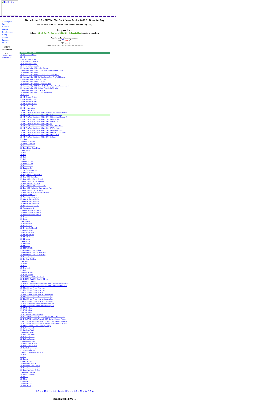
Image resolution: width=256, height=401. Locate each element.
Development (7, 32)
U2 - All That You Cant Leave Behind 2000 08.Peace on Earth (41, 130)
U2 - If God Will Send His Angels (31, 314)
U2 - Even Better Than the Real (30, 250)
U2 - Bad (23, 152)
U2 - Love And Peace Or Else (30, 366)
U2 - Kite (23, 354)
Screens (5, 24)
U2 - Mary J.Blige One (27, 374)
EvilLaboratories (7, 49)
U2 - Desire (24, 217)
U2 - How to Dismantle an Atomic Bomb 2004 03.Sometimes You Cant (44, 283)
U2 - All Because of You (28, 99)
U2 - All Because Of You (28, 97)
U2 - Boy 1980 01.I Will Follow (31, 175)
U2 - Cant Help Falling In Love (30, 197)
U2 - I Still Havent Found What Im (32, 292)
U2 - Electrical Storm (27, 235)
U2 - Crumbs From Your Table (30, 210)
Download (6, 43)
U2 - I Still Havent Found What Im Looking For (36, 294)
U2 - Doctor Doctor (26, 230)
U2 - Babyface (25, 150)
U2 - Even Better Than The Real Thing (33, 252)
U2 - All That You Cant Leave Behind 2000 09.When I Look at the (42, 132)
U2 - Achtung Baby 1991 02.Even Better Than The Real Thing (41, 70)
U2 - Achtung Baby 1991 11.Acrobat (32, 90)
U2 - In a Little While (27, 330)
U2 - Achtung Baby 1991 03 (29, 72)
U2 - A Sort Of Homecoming (29, 66)
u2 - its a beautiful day (27, 350)
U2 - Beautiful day (26, 168)
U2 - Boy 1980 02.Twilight (29, 177)
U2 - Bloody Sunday (27, 172)
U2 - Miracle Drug (26, 381)
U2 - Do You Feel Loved (28, 228)
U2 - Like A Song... (26, 361)
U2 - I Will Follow (26, 308)
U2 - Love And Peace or (28, 363)
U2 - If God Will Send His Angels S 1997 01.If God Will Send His (42, 317)
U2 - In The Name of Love (29, 348)
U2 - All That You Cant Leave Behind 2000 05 (36, 123)
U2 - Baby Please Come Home (30, 148)
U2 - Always (24, 139)
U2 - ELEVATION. (26, 248)
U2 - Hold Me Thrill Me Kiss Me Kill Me (34, 279)
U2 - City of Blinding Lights (29, 206)
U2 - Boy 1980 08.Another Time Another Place (36, 188)
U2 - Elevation (25, 239)
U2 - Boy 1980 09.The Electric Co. (32, 190)
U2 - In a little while (26, 332)
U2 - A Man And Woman (28, 64)
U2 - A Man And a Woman (29, 61)
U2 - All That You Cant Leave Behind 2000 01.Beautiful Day (41, 115)
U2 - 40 (22, 57)
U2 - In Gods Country (27, 337)
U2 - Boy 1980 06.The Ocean (30, 183)
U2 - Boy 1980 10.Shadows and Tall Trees (34, 192)
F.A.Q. (4, 35)
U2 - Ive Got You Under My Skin (31, 352)
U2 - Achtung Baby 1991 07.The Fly (32, 81)
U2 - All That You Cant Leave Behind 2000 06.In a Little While (41, 126)
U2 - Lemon (24, 359)
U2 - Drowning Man (27, 232)
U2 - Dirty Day (25, 221)
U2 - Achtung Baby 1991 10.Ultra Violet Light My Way (39, 88)
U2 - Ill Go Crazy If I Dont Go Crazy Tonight (35, 326)
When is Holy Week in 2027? (7, 56)
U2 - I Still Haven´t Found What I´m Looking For (37, 303)
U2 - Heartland (25, 268)
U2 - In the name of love (28, 343)
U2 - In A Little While (27, 328)
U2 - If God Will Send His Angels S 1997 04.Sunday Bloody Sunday (43, 323)
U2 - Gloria (24, 261)
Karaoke (5, 27)
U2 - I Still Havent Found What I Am (32, 288)
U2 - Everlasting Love (27, 257)
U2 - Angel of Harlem (27, 141)
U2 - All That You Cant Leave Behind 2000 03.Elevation (39, 119)
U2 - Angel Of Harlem (27, 143)
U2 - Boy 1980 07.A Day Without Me (33, 186)
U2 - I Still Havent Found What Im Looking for (36, 297)
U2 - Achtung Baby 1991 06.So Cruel (33, 79)
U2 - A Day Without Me (28, 59)
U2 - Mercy (24, 377)
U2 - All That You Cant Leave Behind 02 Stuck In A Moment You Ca (43, 112)
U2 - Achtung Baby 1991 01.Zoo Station (34, 68)
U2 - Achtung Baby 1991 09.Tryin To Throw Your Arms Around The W (44, 86)
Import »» (64, 30)
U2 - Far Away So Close (28, 259)
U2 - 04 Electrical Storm (28, 55)
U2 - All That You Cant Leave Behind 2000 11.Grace (38, 137)
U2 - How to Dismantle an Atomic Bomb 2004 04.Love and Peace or (43, 286)
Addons (5, 37)
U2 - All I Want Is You (27, 106)
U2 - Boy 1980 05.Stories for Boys (32, 181)
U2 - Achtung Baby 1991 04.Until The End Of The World (39, 75)
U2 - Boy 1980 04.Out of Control (31, 179)
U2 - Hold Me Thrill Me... (29, 281)
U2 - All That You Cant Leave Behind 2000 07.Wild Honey (40, 128)
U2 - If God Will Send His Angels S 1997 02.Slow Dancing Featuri (42, 319)
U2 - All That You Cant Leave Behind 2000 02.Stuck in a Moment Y (43, 117)
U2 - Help (23, 270)
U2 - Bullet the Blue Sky (28, 195)
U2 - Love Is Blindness (27, 372)
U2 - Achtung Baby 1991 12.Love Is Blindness (36, 92)
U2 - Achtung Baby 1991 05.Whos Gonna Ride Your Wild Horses (42, 77)
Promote (5, 40)
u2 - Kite (23, 357)
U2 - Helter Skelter (26, 272)
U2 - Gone (23, 263)
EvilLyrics (8, 21)
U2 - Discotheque (26, 223)
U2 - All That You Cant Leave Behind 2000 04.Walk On (39, 121)
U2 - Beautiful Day (26, 161)
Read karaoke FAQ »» (64, 399)
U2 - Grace (23, 266)
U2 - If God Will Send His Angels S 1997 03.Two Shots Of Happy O (43, 321)
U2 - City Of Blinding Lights (29, 199)
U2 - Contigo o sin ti (27, 208)
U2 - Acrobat (24, 95)
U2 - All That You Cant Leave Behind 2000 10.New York (39, 135)
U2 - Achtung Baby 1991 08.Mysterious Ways (35, 84)
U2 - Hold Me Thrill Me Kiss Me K (32, 277)
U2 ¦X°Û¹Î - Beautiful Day (28, 170)
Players (5, 29)
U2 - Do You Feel (26, 226)
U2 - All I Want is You (27, 108)
